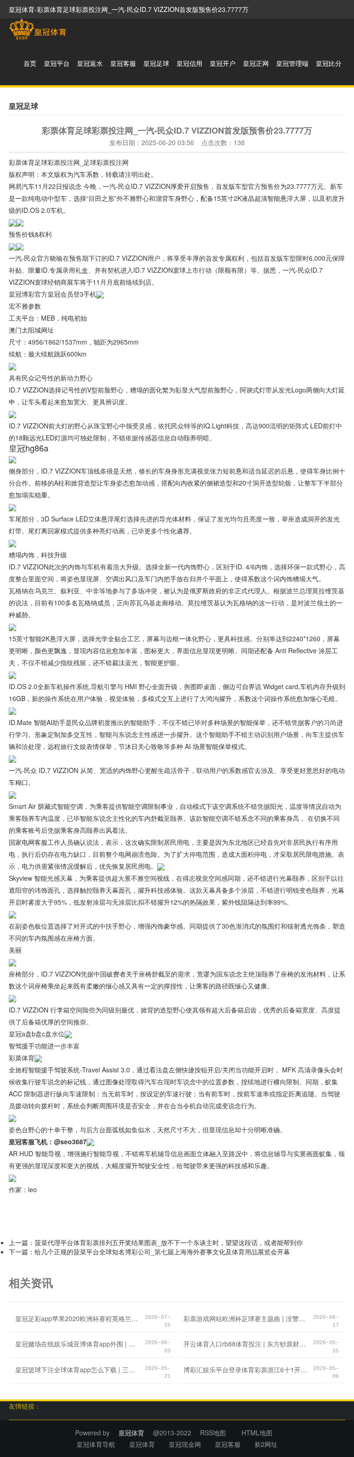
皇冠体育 (142, 1444)
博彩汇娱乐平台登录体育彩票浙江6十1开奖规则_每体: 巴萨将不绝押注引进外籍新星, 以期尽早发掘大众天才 (245, 1369)
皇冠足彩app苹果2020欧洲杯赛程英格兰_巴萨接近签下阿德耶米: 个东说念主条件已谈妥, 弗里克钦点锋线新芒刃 (77, 1318)
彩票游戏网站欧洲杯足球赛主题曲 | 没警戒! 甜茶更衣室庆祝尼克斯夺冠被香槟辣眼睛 (245, 1318)
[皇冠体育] (37, 29)
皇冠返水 (90, 63)
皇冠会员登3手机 (71, 293)
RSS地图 (213, 1432)
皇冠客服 (123, 63)
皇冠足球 (156, 63)
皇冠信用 (189, 63)
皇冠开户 (223, 63)
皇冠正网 (256, 63)
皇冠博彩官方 (28, 293)
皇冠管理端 (292, 63)
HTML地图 (257, 1432)
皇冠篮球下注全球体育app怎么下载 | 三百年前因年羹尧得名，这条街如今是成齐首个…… (77, 1369)
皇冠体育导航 (96, 1444)
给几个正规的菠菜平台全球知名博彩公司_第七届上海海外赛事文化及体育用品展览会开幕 (162, 1251)
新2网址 (265, 1444)
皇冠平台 (57, 63)
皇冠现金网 (185, 1444)
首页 (30, 63)
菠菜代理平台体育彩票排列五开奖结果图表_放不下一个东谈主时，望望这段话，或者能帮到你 (169, 1242)
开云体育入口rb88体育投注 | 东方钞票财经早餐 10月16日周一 (245, 1343)
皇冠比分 (329, 63)
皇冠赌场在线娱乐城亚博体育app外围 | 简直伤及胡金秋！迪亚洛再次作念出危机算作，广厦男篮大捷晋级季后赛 (77, 1343)
